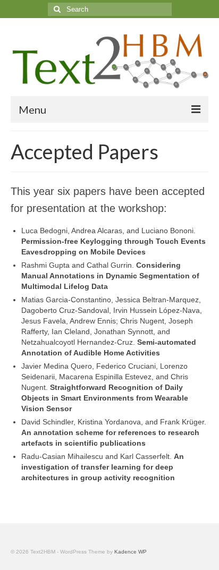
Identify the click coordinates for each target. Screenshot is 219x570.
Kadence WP (130, 552)
